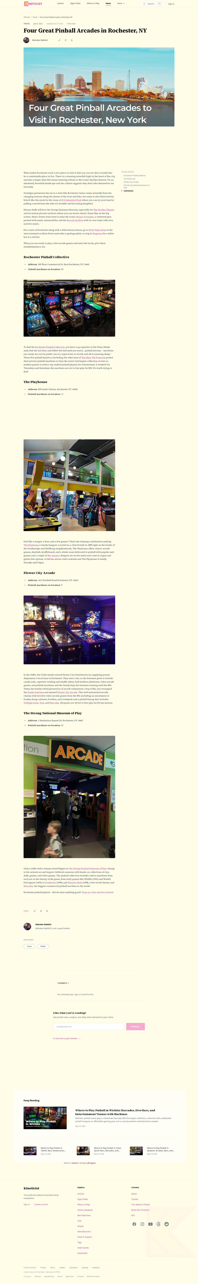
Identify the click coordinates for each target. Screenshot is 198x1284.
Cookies (62, 1268)
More (119, 3)
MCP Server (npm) (93, 1276)
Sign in (171, 4)
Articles (80, 1193)
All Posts (27, 17)
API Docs (38, 1276)
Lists (79, 1220)
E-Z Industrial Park (71, 200)
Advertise (96, 1268)
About (134, 1193)
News (108, 3)
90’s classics (53, 555)
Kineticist (31, 1188)
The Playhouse (31, 544)
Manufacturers (84, 1231)
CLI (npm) (80, 1276)
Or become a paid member (67, 1038)
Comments (128, 191)
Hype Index (75, 3)
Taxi (41, 702)
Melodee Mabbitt (40, 40)
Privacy (43, 1268)
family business (35, 692)
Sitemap (85, 1268)
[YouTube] (150, 1224)
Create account (41, 1204)
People (80, 1226)
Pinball (42, 946)
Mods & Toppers (84, 1237)
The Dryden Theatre (103, 209)
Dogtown (97, 233)
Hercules (54, 702)
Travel (35, 17)
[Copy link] (59, 40)
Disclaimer (74, 1268)
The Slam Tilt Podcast (92, 357)
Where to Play (93, 3)
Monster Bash (75, 882)
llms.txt (59, 1276)
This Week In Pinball (140, 1204)
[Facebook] (134, 1224)
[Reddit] (167, 1224)
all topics (91, 1163)
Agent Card (70, 1276)
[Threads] (158, 1224)
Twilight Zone (31, 702)
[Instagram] (142, 1224)
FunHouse (50, 882)
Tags (79, 1242)
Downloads (82, 1253)
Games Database (85, 1210)
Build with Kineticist (140, 1210)
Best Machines (84, 1215)
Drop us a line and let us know (97, 892)
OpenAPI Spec (49, 1276)
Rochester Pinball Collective (50, 347)
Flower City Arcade (67, 692)
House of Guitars (85, 216)
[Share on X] (72, 40)
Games (61, 3)
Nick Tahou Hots (97, 229)
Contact (134, 1199)
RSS (133, 1215)
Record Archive (75, 220)
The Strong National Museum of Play (88, 868)
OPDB (58, 1272)
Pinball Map (40, 1272)
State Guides (83, 1247)
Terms (52, 1268)
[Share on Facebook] (65, 40)
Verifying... (135, 1026)
